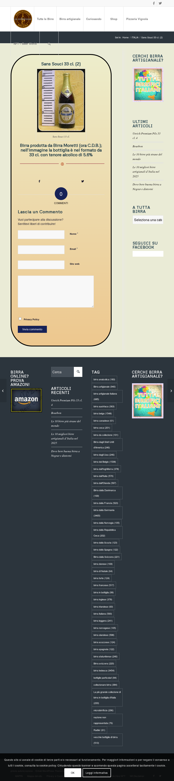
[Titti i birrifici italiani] (147, 401)
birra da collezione (106, 434)
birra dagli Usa (104, 454)
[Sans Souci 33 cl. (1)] (170, 390)
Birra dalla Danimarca (105, 492)
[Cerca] (49, 43)
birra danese (103, 563)
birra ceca (102, 427)
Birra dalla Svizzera (107, 556)
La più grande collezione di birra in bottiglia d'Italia (107, 697)
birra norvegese (105, 627)
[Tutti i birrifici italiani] (148, 84)
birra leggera (103, 620)
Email (74, 249)
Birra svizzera (104, 663)
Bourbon (138, 146)
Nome (74, 234)
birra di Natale (103, 571)
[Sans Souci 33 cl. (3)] (3, 390)
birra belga (103, 413)
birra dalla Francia (106, 503)
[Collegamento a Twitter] (160, 3)
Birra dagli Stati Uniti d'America (104, 444)
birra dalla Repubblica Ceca (105, 532)
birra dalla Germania (104, 512)
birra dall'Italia (104, 476)
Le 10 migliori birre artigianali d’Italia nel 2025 (146, 171)
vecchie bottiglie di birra (106, 739)
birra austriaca (104, 406)
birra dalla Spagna (106, 549)
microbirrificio (104, 710)
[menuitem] (22, 19)
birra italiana (103, 613)
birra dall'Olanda (105, 483)
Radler (99, 730)
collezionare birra (105, 684)
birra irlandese (103, 606)
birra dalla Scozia (105, 542)
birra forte (102, 578)
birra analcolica (104, 379)
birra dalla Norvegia (107, 522)
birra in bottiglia (104, 592)
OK (73, 772)
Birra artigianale (105, 386)
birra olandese (104, 635)
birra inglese (103, 599)
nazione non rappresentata (103, 719)
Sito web (75, 263)
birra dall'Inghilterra (106, 469)
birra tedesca (104, 670)
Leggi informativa (97, 772)
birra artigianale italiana (105, 396)
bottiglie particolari (105, 677)
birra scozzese (104, 642)
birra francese (104, 585)
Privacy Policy (31, 319)
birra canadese (104, 420)
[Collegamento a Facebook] (154, 3)
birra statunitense (106, 656)
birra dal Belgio (105, 461)
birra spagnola (104, 649)
